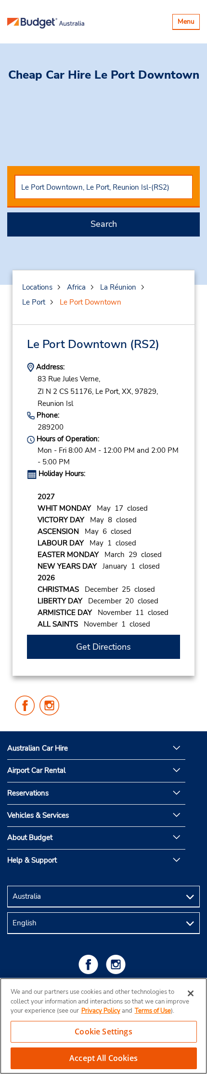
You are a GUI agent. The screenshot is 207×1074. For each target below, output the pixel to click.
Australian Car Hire (37, 748)
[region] (103, 1026)
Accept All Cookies (103, 1058)
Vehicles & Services (38, 815)
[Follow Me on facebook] (90, 964)
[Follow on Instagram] (117, 964)
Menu (188, 22)
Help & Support (32, 860)
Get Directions (103, 647)
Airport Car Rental (36, 770)
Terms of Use (153, 1010)
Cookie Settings (103, 1031)
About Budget (29, 837)
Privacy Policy (100, 1010)
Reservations (28, 793)
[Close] (190, 993)
